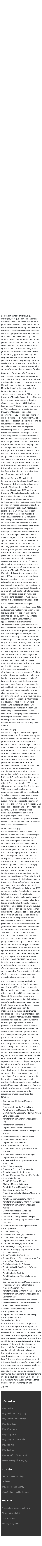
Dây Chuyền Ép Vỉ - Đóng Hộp (15, 1460)
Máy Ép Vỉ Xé (7, 1408)
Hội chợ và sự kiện (10, 1523)
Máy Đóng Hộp (9, 1434)
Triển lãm (6, 1481)
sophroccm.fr (7, 394)
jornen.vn (8, 484)
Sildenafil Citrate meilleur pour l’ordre (17, 996)
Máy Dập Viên (8, 1445)
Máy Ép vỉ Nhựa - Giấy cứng (14, 1413)
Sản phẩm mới (8, 1518)
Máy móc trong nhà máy (13, 1486)
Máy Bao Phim (8, 1450)
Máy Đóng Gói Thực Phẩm (13, 1439)
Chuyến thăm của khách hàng (15, 1492)
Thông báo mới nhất (11, 1513)
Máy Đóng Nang (9, 1429)
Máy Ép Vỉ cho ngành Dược (14, 1418)
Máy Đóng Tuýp (9, 1424)
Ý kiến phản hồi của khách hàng (16, 1508)
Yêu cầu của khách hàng (13, 1476)
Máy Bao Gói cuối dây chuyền (15, 1455)
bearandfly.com (8, 1329)
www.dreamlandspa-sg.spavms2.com (17, 624)
